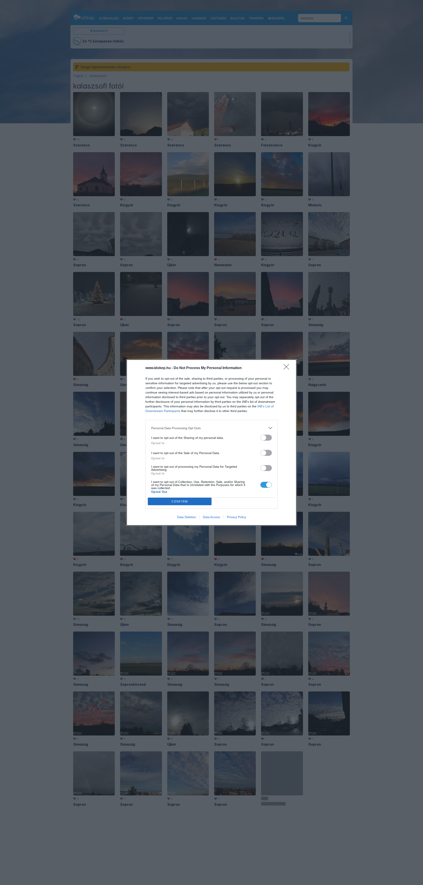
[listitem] (211, 428)
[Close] (288, 368)
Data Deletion (186, 517)
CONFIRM (180, 501)
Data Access (211, 517)
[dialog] (211, 442)
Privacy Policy (236, 517)
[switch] (266, 438)
